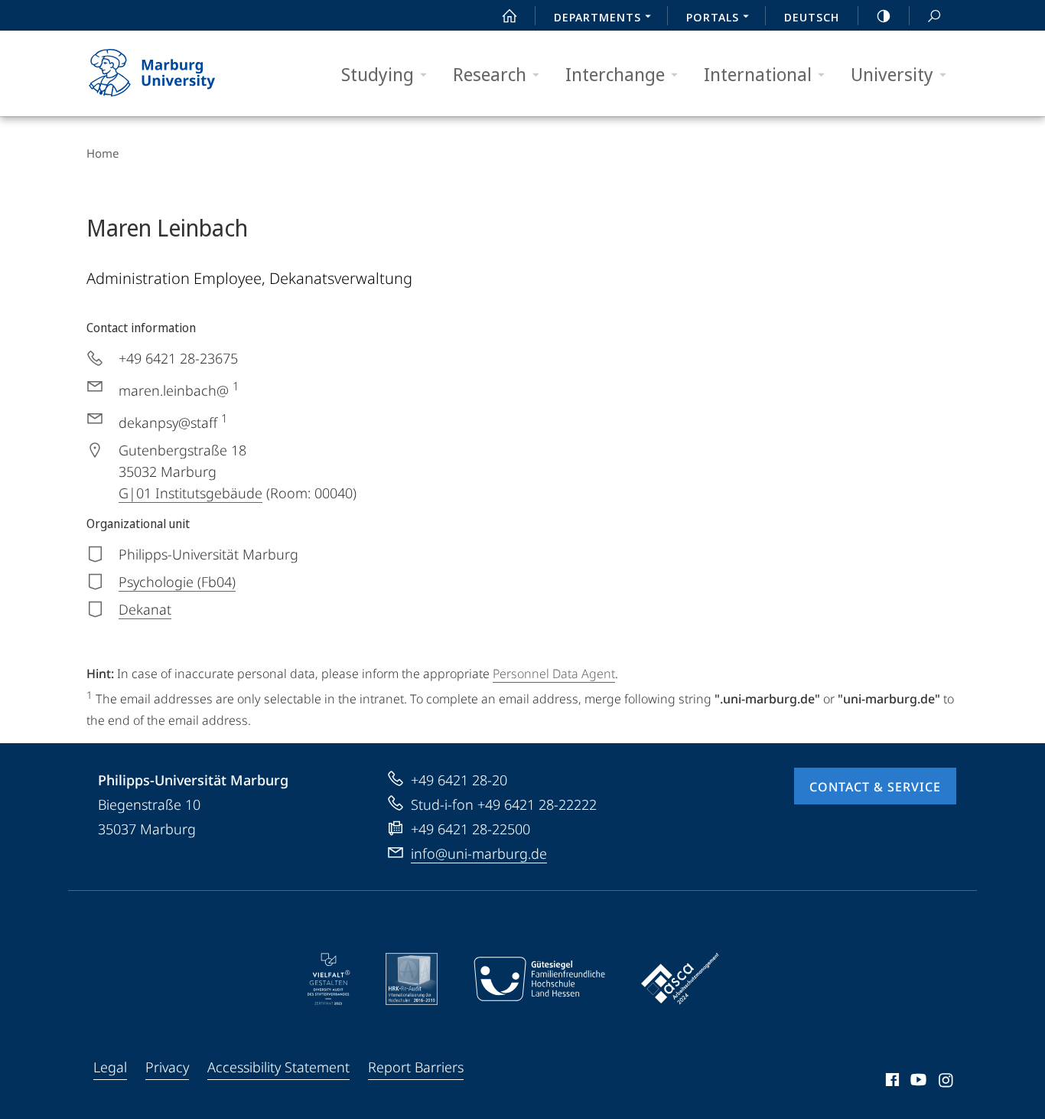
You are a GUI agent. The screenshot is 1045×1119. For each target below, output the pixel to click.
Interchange (615, 73)
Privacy (167, 1067)
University (892, 73)
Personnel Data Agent (554, 673)
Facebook (890, 1082)
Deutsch (811, 16)
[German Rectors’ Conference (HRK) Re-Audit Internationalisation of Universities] (412, 979)
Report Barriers (416, 1067)
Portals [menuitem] (712, 16)
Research (489, 73)
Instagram (946, 1082)
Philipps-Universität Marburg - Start (182, 73)
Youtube (916, 1082)
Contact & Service (875, 786)
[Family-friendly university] (539, 979)
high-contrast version (883, 15)
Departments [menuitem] (597, 16)
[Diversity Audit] (329, 979)
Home (102, 153)
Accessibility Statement (278, 1067)
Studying (377, 73)
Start (509, 15)
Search (934, 15)
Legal (110, 1067)
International (758, 73)
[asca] (680, 979)
